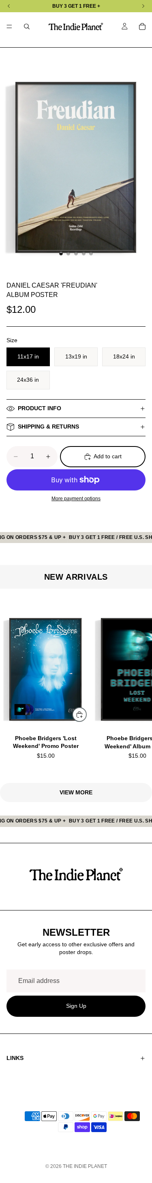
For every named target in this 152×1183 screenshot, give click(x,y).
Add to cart (108, 456)
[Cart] (142, 26)
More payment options (76, 498)
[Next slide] (136, 685)
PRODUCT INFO (39, 408)
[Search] (27, 26)
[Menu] (9, 26)
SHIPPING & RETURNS (48, 426)
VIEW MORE (76, 792)
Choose (86, 714)
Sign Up (76, 1006)
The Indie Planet (85, 1166)
